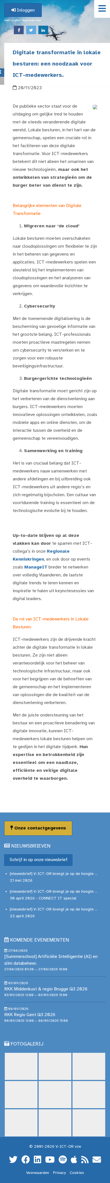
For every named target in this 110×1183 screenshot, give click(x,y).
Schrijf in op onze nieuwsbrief (38, 859)
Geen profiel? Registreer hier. (23, 20)
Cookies (77, 1173)
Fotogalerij (27, 1044)
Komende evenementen (39, 940)
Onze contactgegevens (39, 828)
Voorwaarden (37, 1173)
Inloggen (25, 10)
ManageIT (35, 567)
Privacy (59, 1173)
